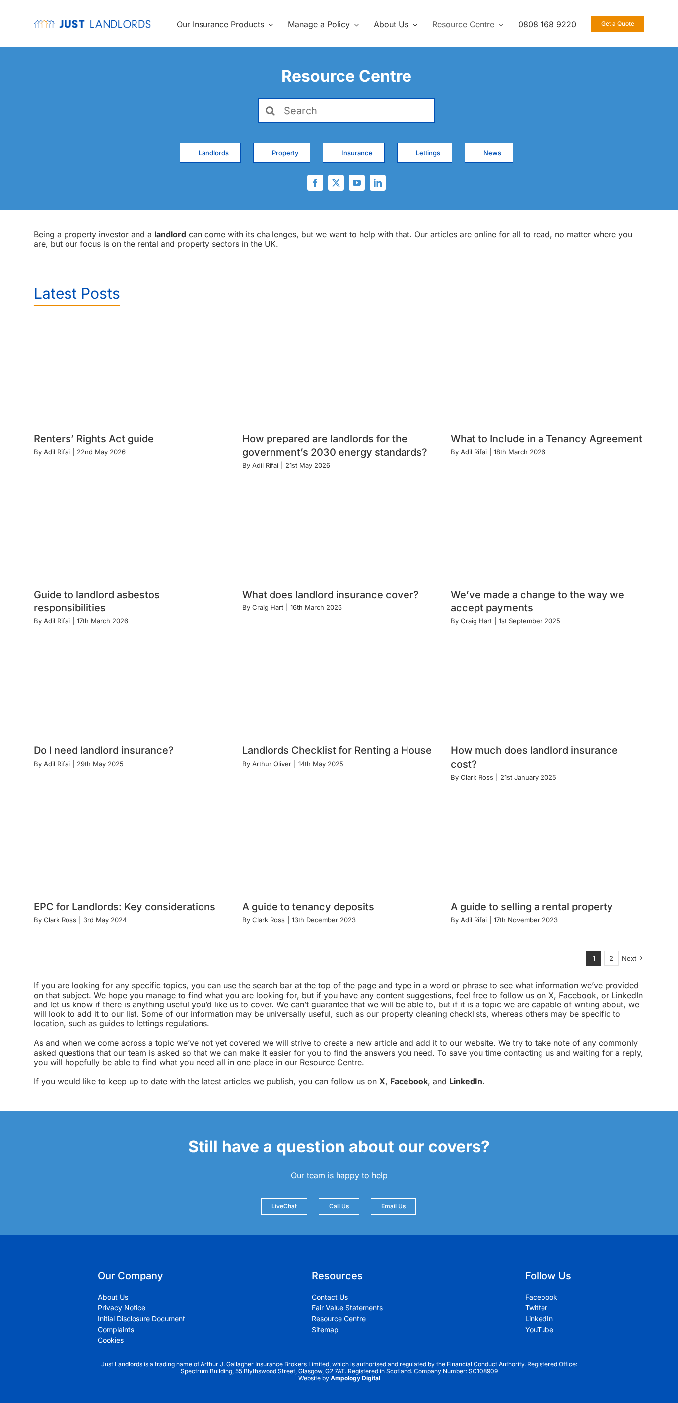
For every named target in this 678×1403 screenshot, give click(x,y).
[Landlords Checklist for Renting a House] (339, 684)
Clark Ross (477, 777)
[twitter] (336, 183)
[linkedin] (378, 183)
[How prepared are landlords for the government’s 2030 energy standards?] (339, 371)
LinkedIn (465, 1081)
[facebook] (315, 183)
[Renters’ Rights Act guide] (130, 371)
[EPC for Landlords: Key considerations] (130, 839)
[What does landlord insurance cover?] (339, 527)
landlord (170, 234)
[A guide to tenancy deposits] (339, 839)
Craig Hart (267, 607)
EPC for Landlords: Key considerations (124, 907)
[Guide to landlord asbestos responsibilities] (130, 527)
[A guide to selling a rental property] (547, 839)
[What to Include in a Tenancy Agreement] (547, 371)
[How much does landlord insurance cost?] (547, 684)
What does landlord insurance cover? (330, 595)
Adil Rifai (57, 452)
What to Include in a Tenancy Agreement (546, 439)
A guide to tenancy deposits (308, 907)
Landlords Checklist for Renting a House (337, 750)
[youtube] (357, 183)
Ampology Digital (355, 1378)
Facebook (409, 1081)
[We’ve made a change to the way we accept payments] (547, 527)
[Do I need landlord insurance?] (130, 684)
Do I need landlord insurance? (104, 750)
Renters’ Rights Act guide (94, 439)
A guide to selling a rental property (532, 907)
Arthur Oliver (271, 764)
